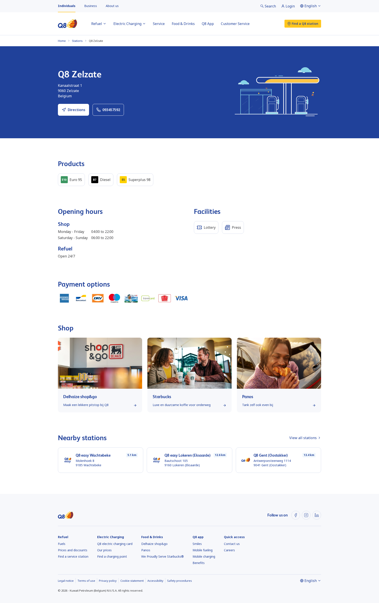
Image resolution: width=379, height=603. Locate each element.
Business (90, 6)
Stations (77, 41)
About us (112, 6)
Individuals (66, 6)
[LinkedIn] (316, 515)
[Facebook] (295, 515)
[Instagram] (306, 515)
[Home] (67, 23)
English (310, 6)
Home (62, 41)
